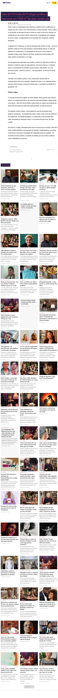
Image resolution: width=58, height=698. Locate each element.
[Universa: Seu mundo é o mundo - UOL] (7, 2)
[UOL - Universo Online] (12, 2)
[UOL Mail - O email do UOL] (47, 3)
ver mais (28, 686)
